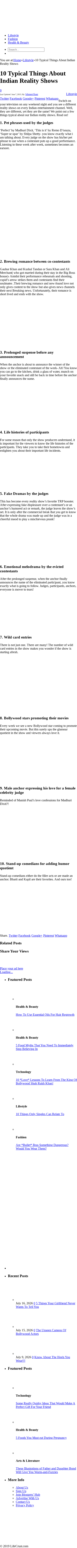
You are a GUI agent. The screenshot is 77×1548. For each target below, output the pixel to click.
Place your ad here (11, 968)
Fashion (13, 39)
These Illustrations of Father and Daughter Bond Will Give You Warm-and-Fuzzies (46, 1470)
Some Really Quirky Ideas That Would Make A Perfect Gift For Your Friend (45, 1405)
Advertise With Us (27, 1498)
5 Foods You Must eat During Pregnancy (41, 1437)
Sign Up (21, 1491)
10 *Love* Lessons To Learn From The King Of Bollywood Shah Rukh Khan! (46, 1081)
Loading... (6, 972)
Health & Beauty (18, 42)
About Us (22, 1487)
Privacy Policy (25, 1505)
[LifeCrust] (29, 28)
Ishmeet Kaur (31, 94)
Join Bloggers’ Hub (28, 1494)
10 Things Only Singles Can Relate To (40, 1114)
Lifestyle (13, 35)
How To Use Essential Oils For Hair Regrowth (45, 1014)
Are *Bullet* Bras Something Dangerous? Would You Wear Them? (42, 1146)
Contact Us (23, 1501)
